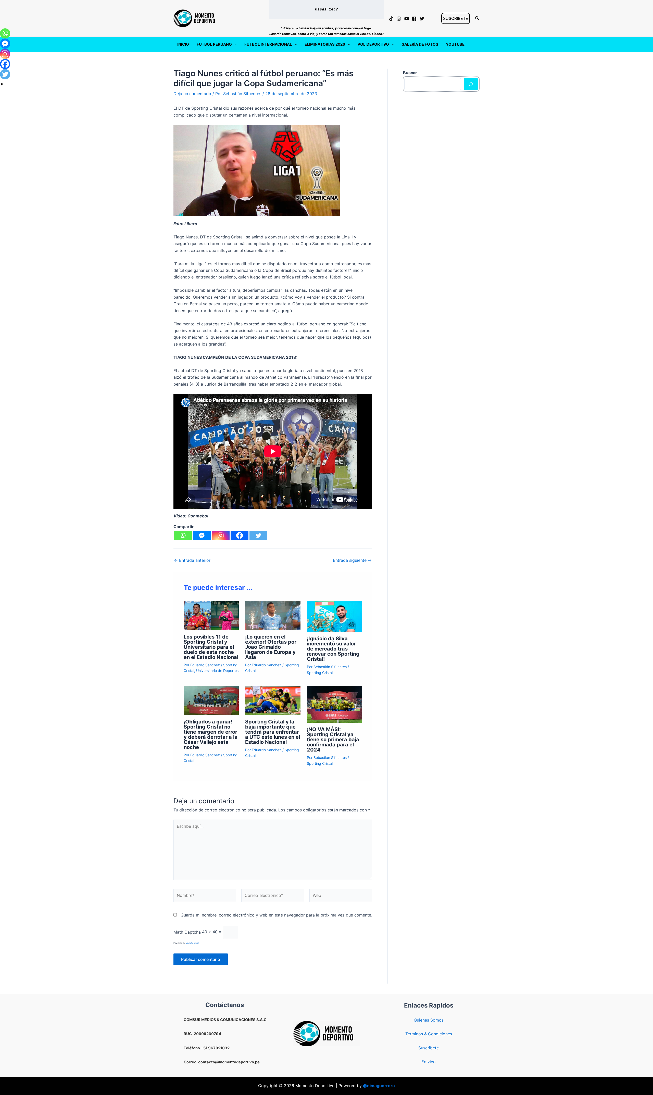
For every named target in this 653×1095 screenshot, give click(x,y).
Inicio (183, 44)
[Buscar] (471, 84)
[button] (455, 18)
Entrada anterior (192, 560)
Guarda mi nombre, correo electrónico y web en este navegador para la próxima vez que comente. (276, 915)
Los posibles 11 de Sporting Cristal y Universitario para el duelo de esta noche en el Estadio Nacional (211, 647)
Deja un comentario (192, 93)
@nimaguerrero (379, 1085)
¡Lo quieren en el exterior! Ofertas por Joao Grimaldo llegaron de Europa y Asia (270, 647)
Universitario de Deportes (217, 670)
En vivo (428, 1061)
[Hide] (2, 84)
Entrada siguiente (352, 560)
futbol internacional (268, 44)
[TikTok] (391, 18)
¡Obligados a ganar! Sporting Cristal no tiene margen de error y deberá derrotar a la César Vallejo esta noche (210, 734)
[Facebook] (414, 18)
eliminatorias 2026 (325, 44)
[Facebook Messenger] (202, 535)
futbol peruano (214, 44)
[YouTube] (406, 18)
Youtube (455, 44)
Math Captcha (187, 931)
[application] (234, 44)
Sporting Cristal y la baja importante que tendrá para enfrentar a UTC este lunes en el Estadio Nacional (272, 732)
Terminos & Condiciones (428, 1033)
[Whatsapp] (183, 535)
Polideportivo (373, 44)
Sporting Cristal (320, 672)
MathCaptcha (192, 943)
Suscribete (428, 1047)
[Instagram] (399, 18)
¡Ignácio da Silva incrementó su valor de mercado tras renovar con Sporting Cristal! (333, 648)
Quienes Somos (429, 1020)
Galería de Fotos (419, 44)
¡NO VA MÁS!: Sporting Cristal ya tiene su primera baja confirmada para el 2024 (333, 739)
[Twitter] (422, 18)
